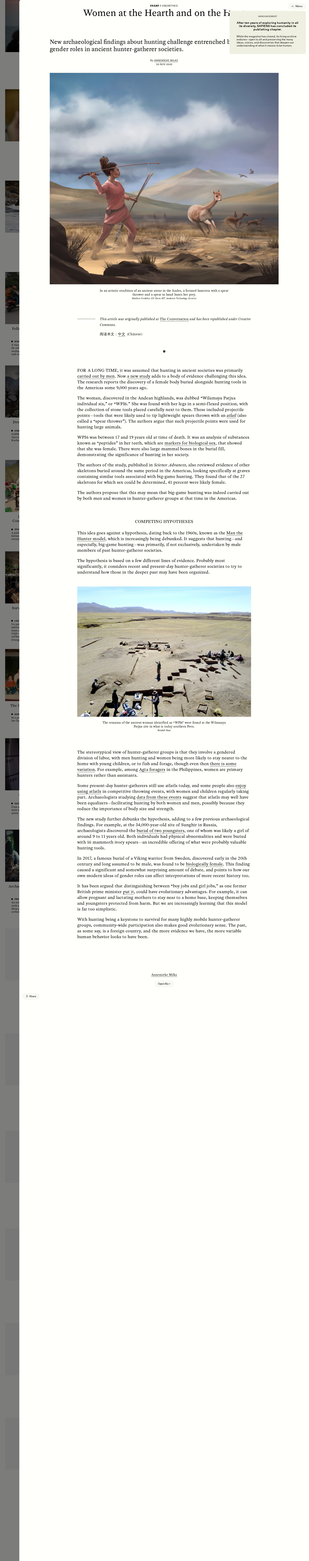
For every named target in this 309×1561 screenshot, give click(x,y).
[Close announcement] (229, 11)
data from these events (159, 797)
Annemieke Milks (166, 60)
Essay (154, 5)
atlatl (231, 415)
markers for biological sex (189, 443)
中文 (121, 334)
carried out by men (96, 376)
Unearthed (170, 5)
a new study (138, 376)
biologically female (204, 864)
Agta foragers (152, 769)
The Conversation (174, 318)
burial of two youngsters (160, 830)
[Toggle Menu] (297, 6)
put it (128, 891)
